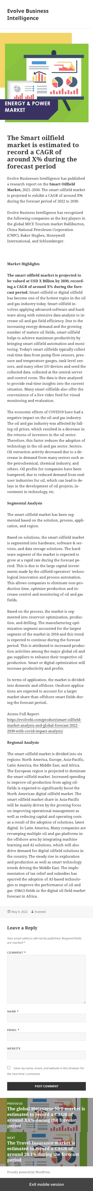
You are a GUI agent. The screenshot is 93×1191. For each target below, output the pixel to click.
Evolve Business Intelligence (28, 14)
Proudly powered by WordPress (28, 1172)
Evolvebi (40, 912)
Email (13, 1030)
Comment (16, 953)
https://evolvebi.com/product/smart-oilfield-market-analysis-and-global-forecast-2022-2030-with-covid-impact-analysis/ (44, 725)
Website (14, 1048)
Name (13, 1011)
